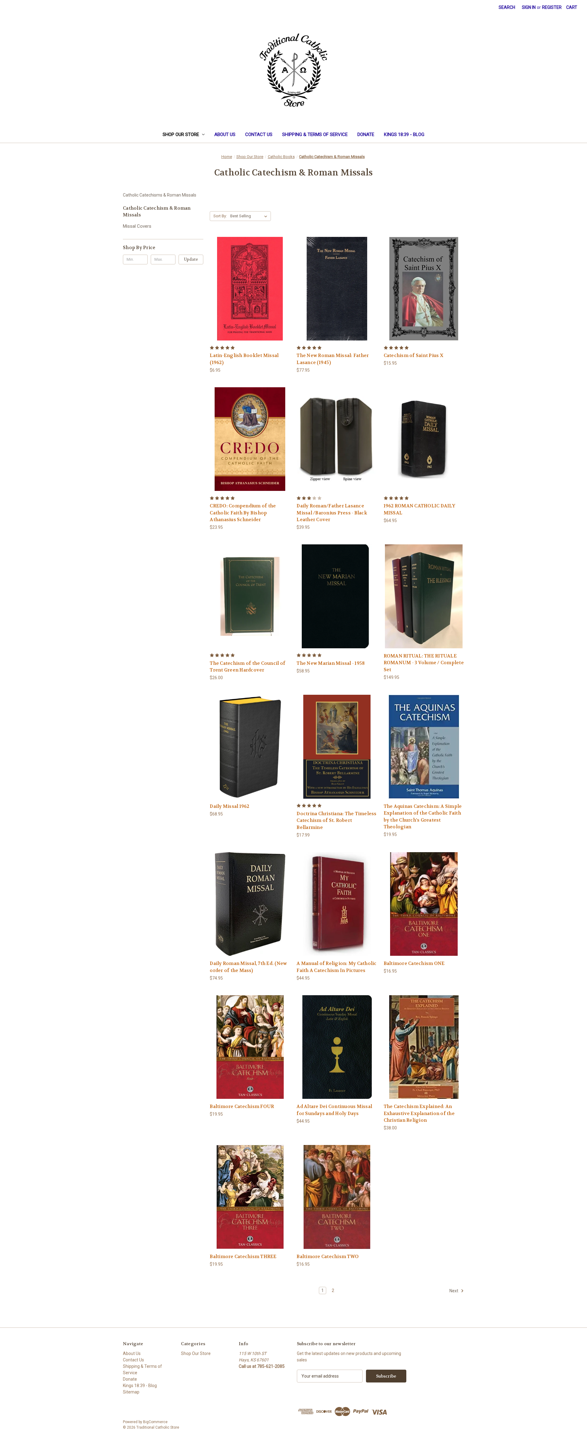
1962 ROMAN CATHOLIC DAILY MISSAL (419, 509)
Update (191, 259)
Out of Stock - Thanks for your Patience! (250, 294)
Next (454, 1290)
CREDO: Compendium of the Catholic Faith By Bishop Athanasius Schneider (243, 513)
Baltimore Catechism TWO (328, 1256)
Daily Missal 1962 (229, 806)
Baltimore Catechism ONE (414, 963)
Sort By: (220, 216)
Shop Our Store (181, 134)
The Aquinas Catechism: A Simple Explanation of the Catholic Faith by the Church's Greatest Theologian (423, 816)
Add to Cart (424, 293)
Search (507, 7)
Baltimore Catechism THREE (243, 1256)
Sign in (529, 7)
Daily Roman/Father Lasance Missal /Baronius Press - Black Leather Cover (332, 513)
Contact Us (258, 134)
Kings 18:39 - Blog (404, 134)
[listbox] (250, 216)
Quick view (227, 281)
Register (552, 7)
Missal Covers (137, 226)
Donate (365, 134)
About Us (224, 134)
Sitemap (131, 1392)
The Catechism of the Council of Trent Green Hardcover (247, 666)
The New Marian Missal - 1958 (331, 663)
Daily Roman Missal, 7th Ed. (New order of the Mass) (248, 967)
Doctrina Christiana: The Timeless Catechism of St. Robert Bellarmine (336, 820)
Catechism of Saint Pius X (413, 355)
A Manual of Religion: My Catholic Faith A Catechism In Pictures (336, 967)
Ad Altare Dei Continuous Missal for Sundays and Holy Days (334, 1110)
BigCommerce (155, 1422)
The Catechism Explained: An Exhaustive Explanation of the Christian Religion (419, 1113)
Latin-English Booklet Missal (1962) (244, 359)
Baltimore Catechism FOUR (242, 1106)
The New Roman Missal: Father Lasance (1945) (333, 359)
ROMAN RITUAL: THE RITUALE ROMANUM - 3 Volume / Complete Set (424, 663)
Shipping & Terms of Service (315, 134)
